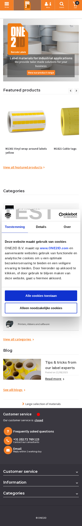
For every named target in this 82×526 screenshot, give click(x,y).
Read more (53, 379)
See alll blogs (13, 390)
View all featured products (22, 167)
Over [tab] (67, 227)
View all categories (17, 339)
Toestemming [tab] (15, 227)
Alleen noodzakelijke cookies (41, 308)
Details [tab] (41, 227)
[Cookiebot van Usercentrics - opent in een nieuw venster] (59, 215)
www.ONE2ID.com (54, 248)
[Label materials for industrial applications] (41, 50)
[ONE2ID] (27, 5)
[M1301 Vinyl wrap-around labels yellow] (26, 121)
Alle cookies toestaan (41, 295)
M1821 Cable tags (65, 148)
